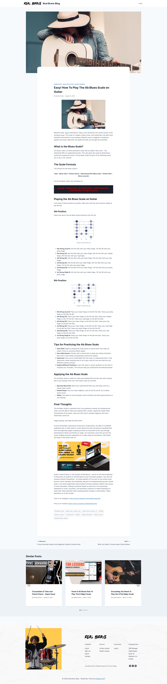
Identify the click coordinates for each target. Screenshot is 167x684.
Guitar (101, 511)
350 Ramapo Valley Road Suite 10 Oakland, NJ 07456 (133, 654)
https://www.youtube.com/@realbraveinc (82, 503)
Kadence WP (100, 679)
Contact (87, 656)
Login (140, 3)
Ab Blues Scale (59, 135)
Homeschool (58, 84)
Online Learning (80, 84)
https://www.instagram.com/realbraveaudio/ (84, 498)
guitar (67, 133)
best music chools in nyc (73, 511)
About (87, 654)
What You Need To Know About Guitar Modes (114, 543)
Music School (98, 514)
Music (78, 514)
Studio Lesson (104, 651)
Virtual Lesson (104, 648)
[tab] (81, 610)
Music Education (68, 84)
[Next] (138, 584)
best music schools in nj (90, 511)
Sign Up (87, 651)
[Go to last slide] (28, 584)
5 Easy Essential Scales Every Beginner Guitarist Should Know (58, 543)
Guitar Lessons (59, 514)
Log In (87, 648)
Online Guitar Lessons (61, 518)
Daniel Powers (60, 96)
